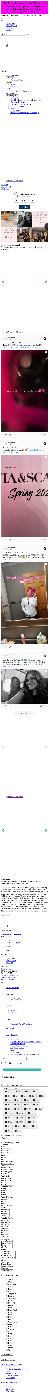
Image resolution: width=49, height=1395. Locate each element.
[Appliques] (6, 1199)
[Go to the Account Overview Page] (2, 20)
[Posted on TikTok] (44, 338)
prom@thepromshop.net (32, 15)
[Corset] (8, 1174)
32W (21, 1122)
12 (42, 1096)
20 (36, 1100)
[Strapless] (7, 1268)
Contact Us (10, 940)
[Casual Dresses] (10, 1151)
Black (10, 1343)
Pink (10, 1315)
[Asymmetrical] (6, 1222)
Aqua (10, 1291)
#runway (6, 347)
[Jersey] (5, 1216)
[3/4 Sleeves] (8, 1254)
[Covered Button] (7, 1178)
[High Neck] (7, 1235)
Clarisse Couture (12, 1376)
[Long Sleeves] (8, 1256)
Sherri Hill (10, 1389)
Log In (8, 30)
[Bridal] (10, 1147)
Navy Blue (12, 1303)
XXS (32, 1122)
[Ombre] (4, 1195)
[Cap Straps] (7, 1262)
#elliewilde (18, 347)
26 (27, 1104)
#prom (17, 452)
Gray (10, 1345)
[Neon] (4, 1193)
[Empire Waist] (6, 1243)
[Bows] (6, 1203)
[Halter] (7, 1233)
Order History (11, 961)
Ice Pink (11, 1312)
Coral (10, 1331)
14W (28, 1109)
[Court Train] (6, 1226)
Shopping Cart (11, 26)
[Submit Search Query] (28, 1059)
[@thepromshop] (16, 195)
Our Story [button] (10, 994)
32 (18, 1109)
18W (10, 1113)
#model (11, 347)
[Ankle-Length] (6, 1220)
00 (19, 1091)
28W (32, 1118)
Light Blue (12, 1296)
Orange (11, 1329)
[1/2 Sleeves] (8, 1252)
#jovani (33, 347)
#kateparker (26, 347)
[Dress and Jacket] (7, 1161)
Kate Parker (10, 1378)
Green (10, 1287)
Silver (10, 1348)
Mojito (10, 1282)
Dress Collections (12, 988)
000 (9, 1091)
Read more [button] (6, 559)
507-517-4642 (10, 979)
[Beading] (6, 1201)
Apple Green (13, 1284)
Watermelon (12, 1322)
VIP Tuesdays (11, 1028)
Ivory (10, 1334)
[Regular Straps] (7, 1264)
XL (9, 1131)
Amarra (8, 1371)
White (10, 1350)
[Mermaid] (6, 1245)
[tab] (27, 994)
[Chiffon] (5, 1212)
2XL (19, 1131)
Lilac (10, 1308)
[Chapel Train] (6, 1224)
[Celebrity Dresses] (8, 1170)
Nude (10, 1336)
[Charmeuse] (5, 1210)
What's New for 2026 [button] (9, 1382)
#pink (42, 450)
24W (10, 1118)
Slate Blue (12, 1298)
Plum (10, 1324)
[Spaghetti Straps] (7, 1266)
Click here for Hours (8, 930)
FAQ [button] (8, 1019)
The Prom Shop (7, 969)
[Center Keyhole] (8, 1172)
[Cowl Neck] (7, 1231)
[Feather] (5, 1214)
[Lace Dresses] (7, 1163)
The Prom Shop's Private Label (17, 1369)
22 (9, 1104)
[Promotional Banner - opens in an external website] (14, 332)
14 (9, 1100)
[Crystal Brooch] (6, 1205)
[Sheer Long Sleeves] (8, 1258)
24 (18, 1104)
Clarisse (9, 1387)
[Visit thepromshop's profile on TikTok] (5, 339)
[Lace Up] (7, 1182)
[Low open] (7, 1184)
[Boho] (7, 1159)
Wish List (9, 963)
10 (33, 1096)
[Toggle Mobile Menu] (2, 982)
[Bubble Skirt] (8, 1168)
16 (18, 1100)
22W (32, 1113)
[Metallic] (4, 1191)
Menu (4, 71)
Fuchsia (11, 1319)
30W (10, 1122)
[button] (12, 75)
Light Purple (13, 1310)
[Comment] (9, 435)
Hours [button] (8, 1006)
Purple (10, 1305)
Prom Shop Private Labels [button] (11, 1365)
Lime (10, 1289)
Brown (10, 1341)
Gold (10, 1338)
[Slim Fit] (6, 1247)
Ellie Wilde (10, 1391)
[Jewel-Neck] (7, 1237)
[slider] (43, 1069)
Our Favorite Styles (13, 942)
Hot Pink (11, 1317)
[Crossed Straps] (7, 1180)
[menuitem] (27, 24)
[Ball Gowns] (7, 1157)
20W (21, 1113)
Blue (10, 1301)
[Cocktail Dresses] (10, 1153)
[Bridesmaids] (10, 1149)
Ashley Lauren (11, 1373)
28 (36, 1104)
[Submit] (28, 34)
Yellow (11, 1279)
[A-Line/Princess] (6, 1241)
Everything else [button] (12, 1035)
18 (27, 1100)
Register (9, 28)
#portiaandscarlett (33, 450)
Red (9, 1327)
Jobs (7, 950)
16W (39, 1109)
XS (9, 1126)
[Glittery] (4, 1189)
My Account (10, 24)
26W (21, 1118)
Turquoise (12, 1294)
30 (9, 1109)
